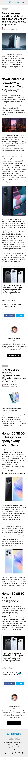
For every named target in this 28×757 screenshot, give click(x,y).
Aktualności (5, 9)
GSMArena (10, 668)
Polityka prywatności (14, 749)
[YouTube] (9, 753)
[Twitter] (15, 753)
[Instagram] (12, 753)
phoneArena (11, 300)
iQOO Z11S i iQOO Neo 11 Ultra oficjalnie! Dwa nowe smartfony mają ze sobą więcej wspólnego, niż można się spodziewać (13, 289)
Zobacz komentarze (14, 355)
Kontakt (16, 744)
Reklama (10, 744)
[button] (2, 2)
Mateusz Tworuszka (14, 338)
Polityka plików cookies (13, 747)
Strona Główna (8, 742)
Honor (18, 454)
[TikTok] (5, 753)
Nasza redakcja (18, 742)
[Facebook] (22, 753)
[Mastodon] (19, 753)
